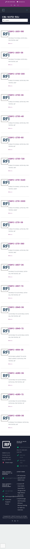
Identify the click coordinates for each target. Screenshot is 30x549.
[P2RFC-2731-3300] (4, 203)
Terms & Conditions (18, 517)
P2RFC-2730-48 (16, 116)
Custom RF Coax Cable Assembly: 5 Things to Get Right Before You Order (21, 489)
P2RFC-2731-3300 (16, 201)
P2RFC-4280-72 (16, 394)
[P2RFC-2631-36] (4, 55)
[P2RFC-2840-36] (4, 309)
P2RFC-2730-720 (16, 158)
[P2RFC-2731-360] (4, 246)
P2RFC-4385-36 (16, 415)
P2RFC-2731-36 (15, 222)
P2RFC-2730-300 (16, 74)
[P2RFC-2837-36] (4, 267)
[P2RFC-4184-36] (4, 352)
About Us (25, 517)
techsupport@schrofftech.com (9, 496)
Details (10, 43)
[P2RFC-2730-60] (4, 140)
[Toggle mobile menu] (27, 10)
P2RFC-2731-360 (16, 243)
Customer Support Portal (8, 502)
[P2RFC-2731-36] (4, 224)
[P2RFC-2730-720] (4, 161)
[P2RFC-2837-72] (4, 288)
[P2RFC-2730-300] (4, 76)
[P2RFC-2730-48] (4, 118)
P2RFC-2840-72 (16, 328)
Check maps (9, 462)
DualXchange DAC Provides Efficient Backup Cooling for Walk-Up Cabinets (22, 504)
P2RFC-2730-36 (16, 95)
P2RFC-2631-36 (15, 52)
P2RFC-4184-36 (15, 349)
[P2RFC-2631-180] (4, 33)
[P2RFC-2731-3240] (4, 182)
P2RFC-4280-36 (16, 373)
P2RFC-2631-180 (16, 31)
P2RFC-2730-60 (16, 137)
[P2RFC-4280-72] (4, 396)
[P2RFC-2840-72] (4, 330)
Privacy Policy (10, 517)
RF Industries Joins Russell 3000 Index (21, 478)
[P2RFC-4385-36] (4, 418)
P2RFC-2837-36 (16, 265)
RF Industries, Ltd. (18, 516)
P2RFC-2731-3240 (16, 180)
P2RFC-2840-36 (16, 307)
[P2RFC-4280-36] (4, 375)
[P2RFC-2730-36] (4, 97)
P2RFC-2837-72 (15, 286)
